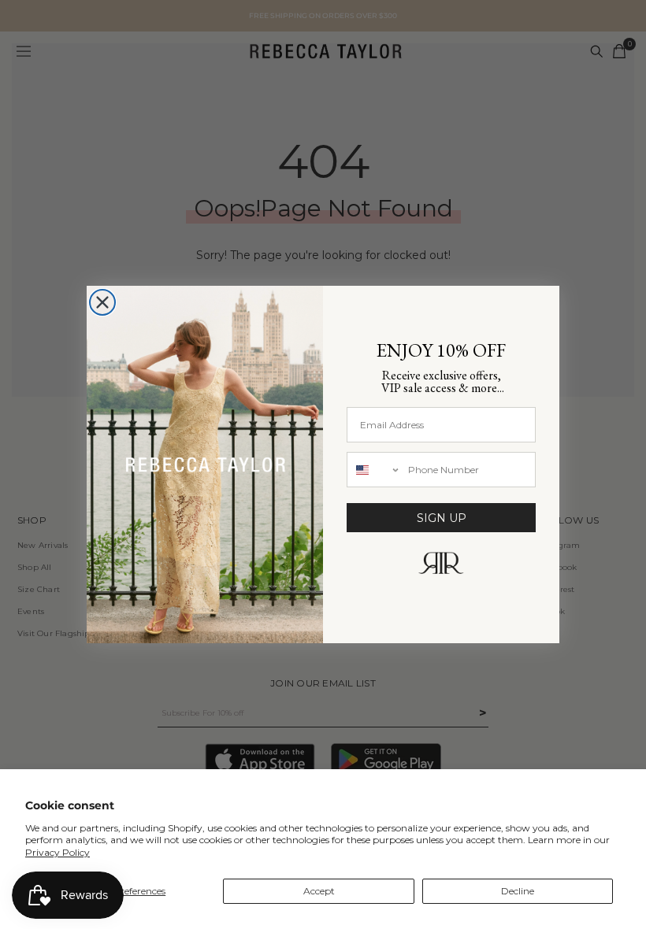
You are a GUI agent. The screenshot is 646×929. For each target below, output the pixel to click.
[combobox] (373, 470)
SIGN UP (441, 518)
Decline (517, 891)
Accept (319, 891)
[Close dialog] (102, 302)
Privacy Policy (57, 852)
